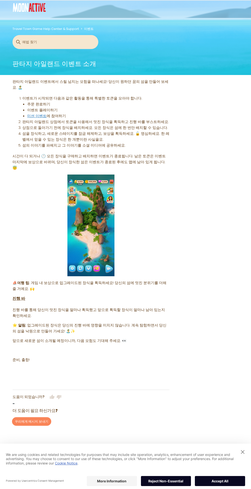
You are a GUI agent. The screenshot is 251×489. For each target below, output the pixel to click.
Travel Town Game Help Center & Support (46, 28)
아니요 (59, 397)
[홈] (29, 7)
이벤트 (89, 28)
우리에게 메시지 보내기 (31, 421)
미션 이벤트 (37, 115)
